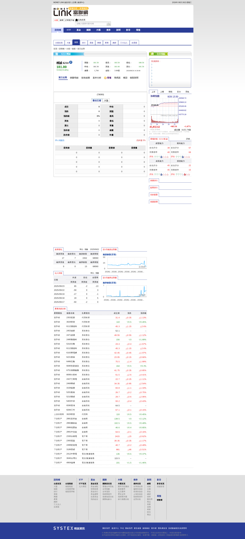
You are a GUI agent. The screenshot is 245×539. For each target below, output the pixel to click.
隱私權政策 (162, 528)
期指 (170, 92)
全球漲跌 (106, 491)
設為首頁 (81, 20)
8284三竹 (70, 410)
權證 (125, 78)
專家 (149, 509)
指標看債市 (138, 497)
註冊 (74, 2)
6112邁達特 (71, 326)
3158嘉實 (70, 388)
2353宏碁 (70, 317)
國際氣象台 (107, 499)
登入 (70, 2)
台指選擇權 (70, 489)
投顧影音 (160, 486)
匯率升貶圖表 (123, 486)
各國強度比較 (108, 497)
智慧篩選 (94, 489)
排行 (84, 43)
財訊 (149, 512)
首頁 (55, 49)
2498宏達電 (71, 445)
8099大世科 (71, 375)
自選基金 (94, 497)
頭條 (149, 486)
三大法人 (124, 43)
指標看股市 (107, 494)
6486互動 (70, 361)
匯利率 (150, 499)
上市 (153, 92)
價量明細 (74, 78)
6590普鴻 (70, 405)
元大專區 (82, 486)
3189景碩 (70, 449)
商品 (149, 502)
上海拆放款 (138, 494)
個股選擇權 (70, 491)
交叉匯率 (121, 491)
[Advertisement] (170, 224)
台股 (68, 49)
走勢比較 (137, 499)
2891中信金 (71, 432)
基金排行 (94, 491)
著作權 (154, 528)
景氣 (187, 92)
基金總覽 (94, 494)
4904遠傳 (70, 463)
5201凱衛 (70, 392)
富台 (179, 92)
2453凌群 (70, 331)
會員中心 (81, 2)
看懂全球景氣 (108, 486)
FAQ (122, 528)
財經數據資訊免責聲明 (177, 528)
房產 (149, 504)
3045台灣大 (71, 458)
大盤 (68, 43)
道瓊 (149, 507)
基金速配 (94, 486)
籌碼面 (117, 78)
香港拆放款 (138, 491)
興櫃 (99, 43)
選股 (91, 43)
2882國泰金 (71, 423)
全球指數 (106, 489)
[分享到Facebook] (70, 63)
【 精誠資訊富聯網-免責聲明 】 (176, 535)
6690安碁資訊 (72, 366)
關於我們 (106, 528)
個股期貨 (69, 486)
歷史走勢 (121, 494)
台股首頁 (59, 43)
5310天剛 (70, 344)
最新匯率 (121, 489)
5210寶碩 (70, 397)
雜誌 (149, 514)
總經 (114, 43)
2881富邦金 (71, 419)
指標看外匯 (122, 497)
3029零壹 (70, 322)
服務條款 (146, 528)
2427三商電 (71, 379)
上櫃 (162, 92)
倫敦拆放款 (138, 489)
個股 (76, 42)
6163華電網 (71, 353)
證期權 (62, 49)
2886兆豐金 (71, 427)
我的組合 (94, 499)
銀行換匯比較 (123, 499)
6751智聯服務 (72, 370)
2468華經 (70, 383)
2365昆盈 (70, 441)
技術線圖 (85, 78)
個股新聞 (134, 78)
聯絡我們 (129, 528)
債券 (149, 497)
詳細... (189, 139)
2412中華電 (71, 454)
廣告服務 (137, 528)
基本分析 (97, 78)
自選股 (134, 43)
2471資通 (70, 335)
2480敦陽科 (71, 339)
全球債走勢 (138, 486)
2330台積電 (71, 436)
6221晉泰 (70, 357)
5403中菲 (70, 401)
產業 (107, 43)
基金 (149, 491)
